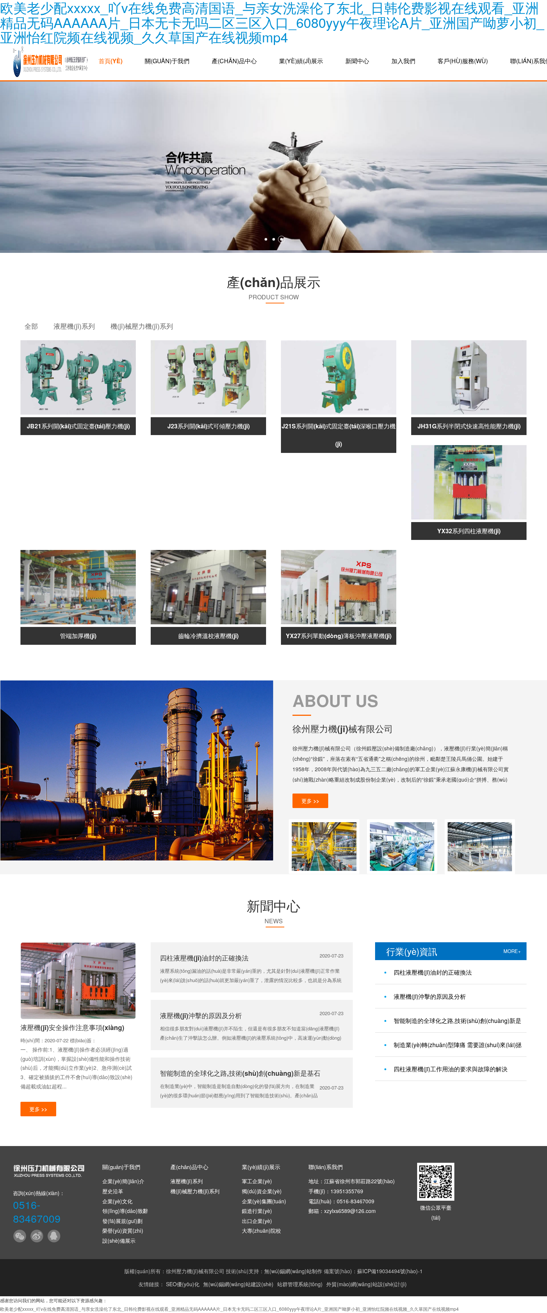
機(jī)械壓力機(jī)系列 (142, 326)
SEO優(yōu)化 (182, 1284)
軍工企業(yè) (257, 1181)
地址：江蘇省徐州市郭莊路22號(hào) (351, 1181)
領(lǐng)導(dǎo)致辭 (125, 1210)
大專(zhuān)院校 (261, 1230)
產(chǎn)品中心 (234, 61)
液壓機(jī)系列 (74, 326)
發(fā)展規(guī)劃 (122, 1220)
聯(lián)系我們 (325, 1167)
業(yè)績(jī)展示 (301, 61)
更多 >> (310, 800)
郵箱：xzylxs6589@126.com (342, 1210)
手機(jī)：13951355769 (335, 1191)
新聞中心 (357, 61)
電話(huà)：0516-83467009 (341, 1201)
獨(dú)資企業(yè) (262, 1191)
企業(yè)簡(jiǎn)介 (123, 1181)
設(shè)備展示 (118, 1240)
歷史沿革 (112, 1191)
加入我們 (403, 61)
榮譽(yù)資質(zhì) (122, 1230)
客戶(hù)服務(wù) (463, 61)
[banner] (273, 167)
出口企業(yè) (257, 1220)
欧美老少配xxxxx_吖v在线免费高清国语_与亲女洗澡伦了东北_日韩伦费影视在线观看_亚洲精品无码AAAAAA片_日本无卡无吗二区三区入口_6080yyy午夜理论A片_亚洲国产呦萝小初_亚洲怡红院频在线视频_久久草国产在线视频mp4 (229, 1309)
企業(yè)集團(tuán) (264, 1201)
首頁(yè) (110, 61)
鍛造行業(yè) (257, 1210)
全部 (31, 326)
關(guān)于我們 (167, 61)
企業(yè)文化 (117, 1201)
